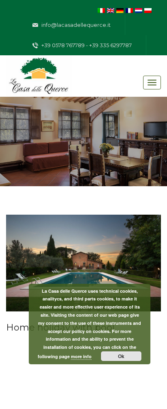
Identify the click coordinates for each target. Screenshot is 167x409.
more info (81, 356)
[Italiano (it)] (101, 10)
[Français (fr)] (129, 10)
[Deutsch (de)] (120, 10)
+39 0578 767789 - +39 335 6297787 (86, 45)
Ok (121, 356)
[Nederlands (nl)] (138, 10)
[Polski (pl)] (148, 10)
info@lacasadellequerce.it (75, 25)
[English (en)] (110, 10)
